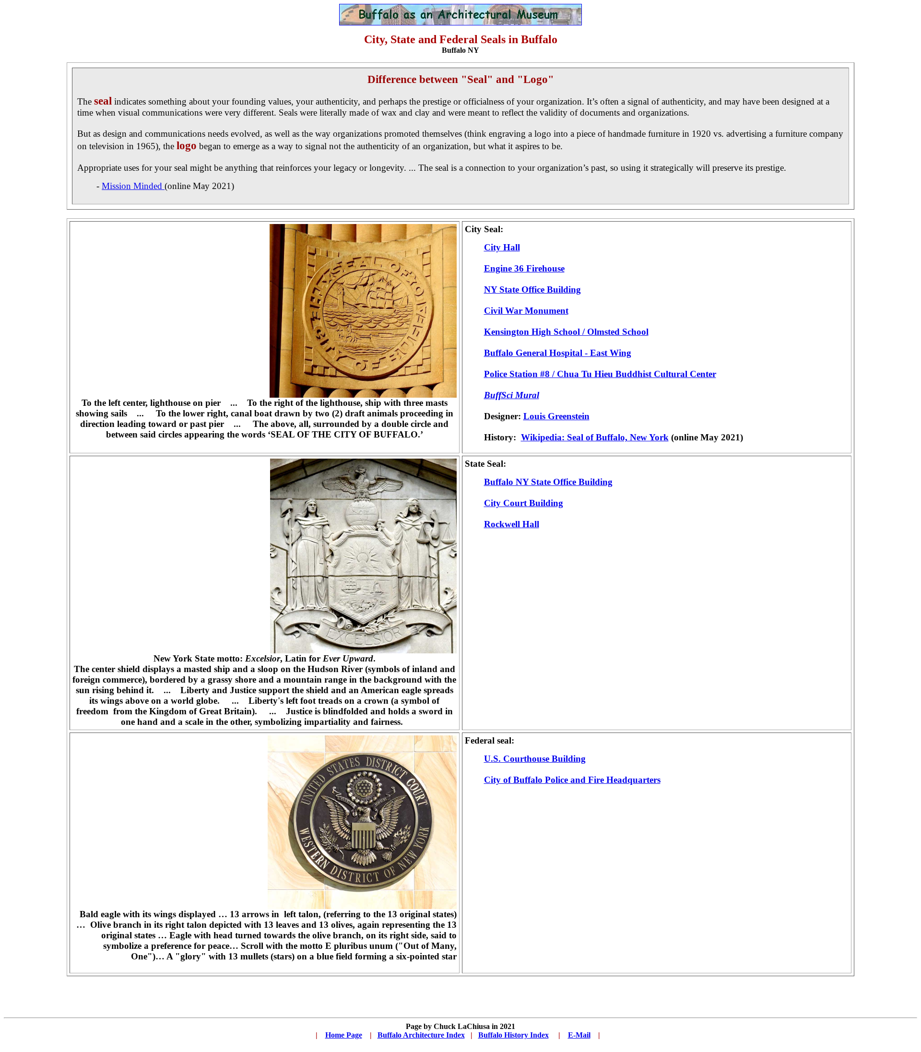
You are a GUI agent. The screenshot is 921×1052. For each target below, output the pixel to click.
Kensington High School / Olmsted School (566, 332)
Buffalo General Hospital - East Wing (557, 353)
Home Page (343, 1035)
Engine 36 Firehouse (524, 268)
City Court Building (523, 503)
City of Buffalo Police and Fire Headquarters (572, 780)
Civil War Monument (526, 311)
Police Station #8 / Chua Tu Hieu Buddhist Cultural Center (600, 374)
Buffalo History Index (513, 1035)
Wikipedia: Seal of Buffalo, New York (595, 437)
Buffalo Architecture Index (421, 1035)
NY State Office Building (532, 289)
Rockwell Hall (511, 524)
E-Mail (579, 1035)
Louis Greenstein (556, 416)
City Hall (502, 247)
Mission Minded (133, 186)
